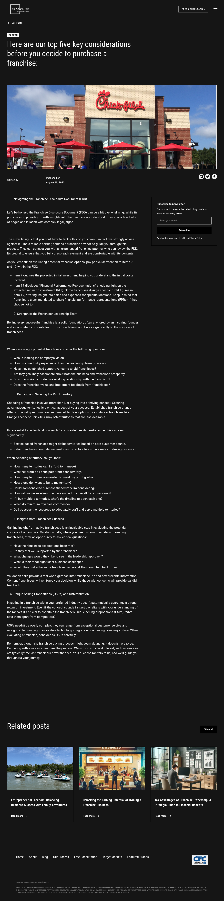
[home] (19, 9)
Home (20, 857)
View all (208, 729)
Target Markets (112, 857)
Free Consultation (85, 857)
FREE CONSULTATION (193, 9)
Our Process (61, 857)
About (33, 857)
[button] (215, 9)
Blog (45, 857)
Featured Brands (138, 857)
